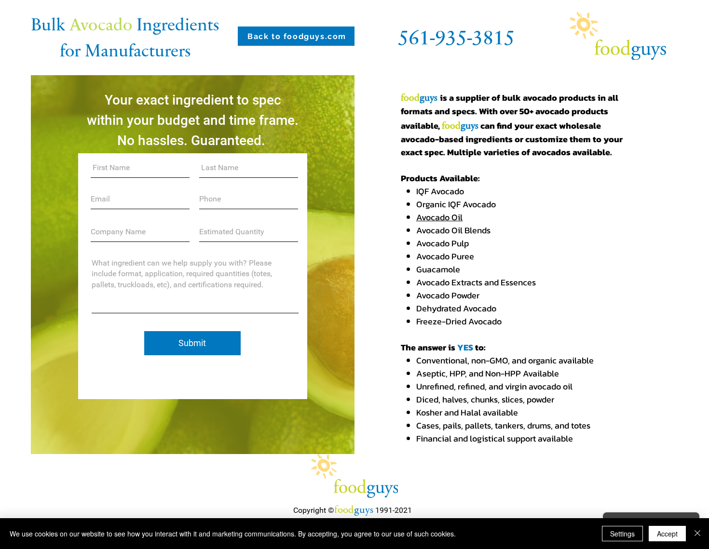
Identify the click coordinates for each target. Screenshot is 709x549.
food (344, 508)
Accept (667, 533)
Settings (622, 533)
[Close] (697, 533)
